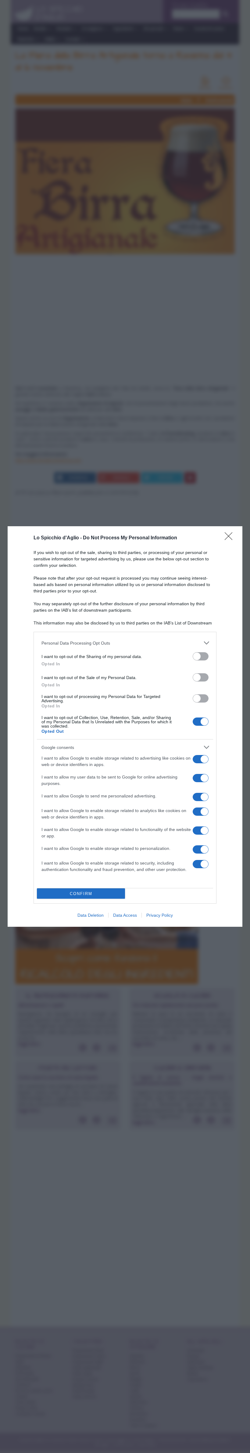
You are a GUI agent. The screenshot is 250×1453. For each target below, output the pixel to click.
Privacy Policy (159, 915)
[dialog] (125, 726)
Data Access (125, 915)
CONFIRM (81, 893)
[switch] (201, 656)
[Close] (230, 538)
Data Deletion (90, 915)
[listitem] (125, 643)
